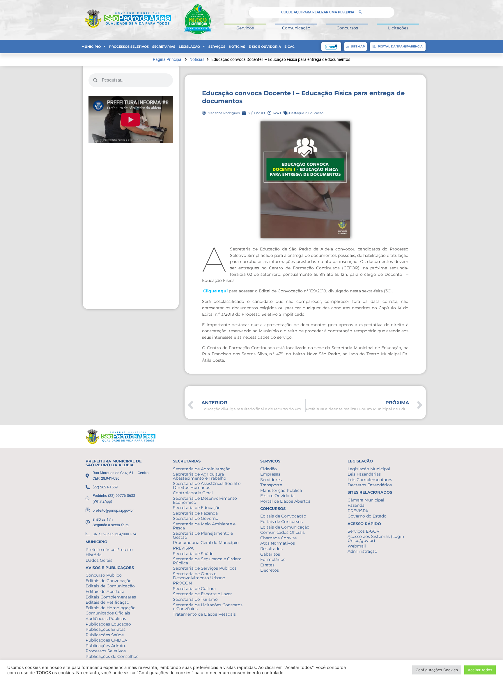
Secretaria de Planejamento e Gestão (203, 535)
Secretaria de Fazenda (195, 513)
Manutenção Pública (281, 490)
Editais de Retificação (107, 602)
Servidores (271, 479)
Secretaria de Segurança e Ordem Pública (207, 561)
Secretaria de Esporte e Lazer (202, 593)
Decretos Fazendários (370, 485)
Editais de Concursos (281, 521)
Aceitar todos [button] (480, 669)
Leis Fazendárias (364, 474)
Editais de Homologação (111, 607)
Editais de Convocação (109, 580)
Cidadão (268, 469)
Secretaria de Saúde (193, 553)
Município (91, 47)
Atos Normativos (277, 543)
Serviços (245, 28)
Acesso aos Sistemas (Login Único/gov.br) (376, 538)
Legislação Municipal (369, 469)
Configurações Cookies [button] (437, 669)
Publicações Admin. (106, 645)
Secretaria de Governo (195, 518)
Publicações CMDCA (106, 640)
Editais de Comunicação (110, 586)
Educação (315, 113)
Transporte (271, 485)
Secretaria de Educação (197, 507)
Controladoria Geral (193, 492)
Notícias (237, 47)
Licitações (398, 28)
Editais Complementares (111, 597)
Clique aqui (215, 291)
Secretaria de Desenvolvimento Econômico (205, 500)
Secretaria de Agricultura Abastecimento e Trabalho (199, 476)
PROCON (182, 583)
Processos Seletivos (129, 47)
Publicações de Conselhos (112, 656)
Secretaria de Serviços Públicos (205, 568)
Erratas (267, 565)
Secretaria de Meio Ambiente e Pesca (204, 526)
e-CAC (289, 47)
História (94, 554)
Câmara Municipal (366, 500)
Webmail (357, 546)
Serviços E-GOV (364, 531)
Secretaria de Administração (202, 469)
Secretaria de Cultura (194, 588)
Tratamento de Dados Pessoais (204, 614)
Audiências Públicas (106, 618)
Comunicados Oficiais (108, 613)
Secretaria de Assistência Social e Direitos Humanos (206, 485)
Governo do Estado (367, 516)
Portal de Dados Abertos (285, 501)
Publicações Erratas (105, 629)
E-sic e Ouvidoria (265, 47)
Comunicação (296, 28)
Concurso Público (104, 575)
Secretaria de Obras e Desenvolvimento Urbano (199, 575)
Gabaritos (270, 554)
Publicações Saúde (105, 635)
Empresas (270, 474)
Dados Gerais (99, 560)
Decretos (269, 570)
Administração (362, 551)
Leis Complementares (370, 479)
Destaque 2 (298, 113)
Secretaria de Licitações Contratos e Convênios (207, 607)
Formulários (272, 559)
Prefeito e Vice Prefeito (109, 549)
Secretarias (163, 47)
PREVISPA (183, 548)
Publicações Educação (108, 624)
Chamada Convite (278, 538)
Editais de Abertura (105, 591)
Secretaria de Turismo (195, 599)
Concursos (347, 28)
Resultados (271, 548)
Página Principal (167, 59)
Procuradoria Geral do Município (206, 542)
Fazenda (356, 505)
